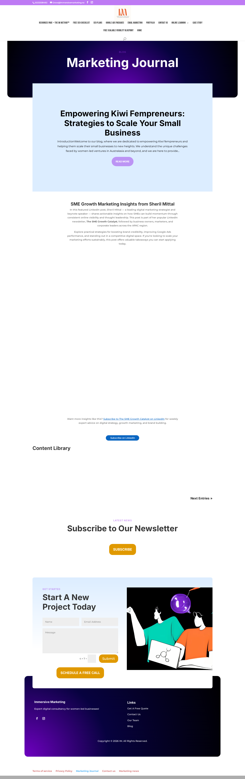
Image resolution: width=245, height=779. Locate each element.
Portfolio (150, 23)
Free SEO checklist (81, 23)
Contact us (163, 23)
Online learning (179, 23)
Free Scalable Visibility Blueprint (118, 30)
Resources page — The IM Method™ (54, 23)
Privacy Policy (64, 770)
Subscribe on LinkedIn (122, 437)
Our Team (133, 720)
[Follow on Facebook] (37, 718)
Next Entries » (201, 498)
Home (139, 30)
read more (43, 481)
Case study (197, 23)
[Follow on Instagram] (43, 718)
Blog (39, 467)
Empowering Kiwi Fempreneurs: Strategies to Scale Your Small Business (122, 123)
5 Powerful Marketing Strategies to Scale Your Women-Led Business (85, 462)
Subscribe (122, 549)
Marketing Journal (87, 770)
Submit (108, 659)
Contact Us (133, 714)
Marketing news (129, 770)
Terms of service (42, 770)
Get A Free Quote (137, 708)
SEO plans (98, 23)
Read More (123, 161)
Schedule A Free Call (80, 673)
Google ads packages (115, 23)
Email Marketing (135, 23)
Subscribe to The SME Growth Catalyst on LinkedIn (134, 418)
